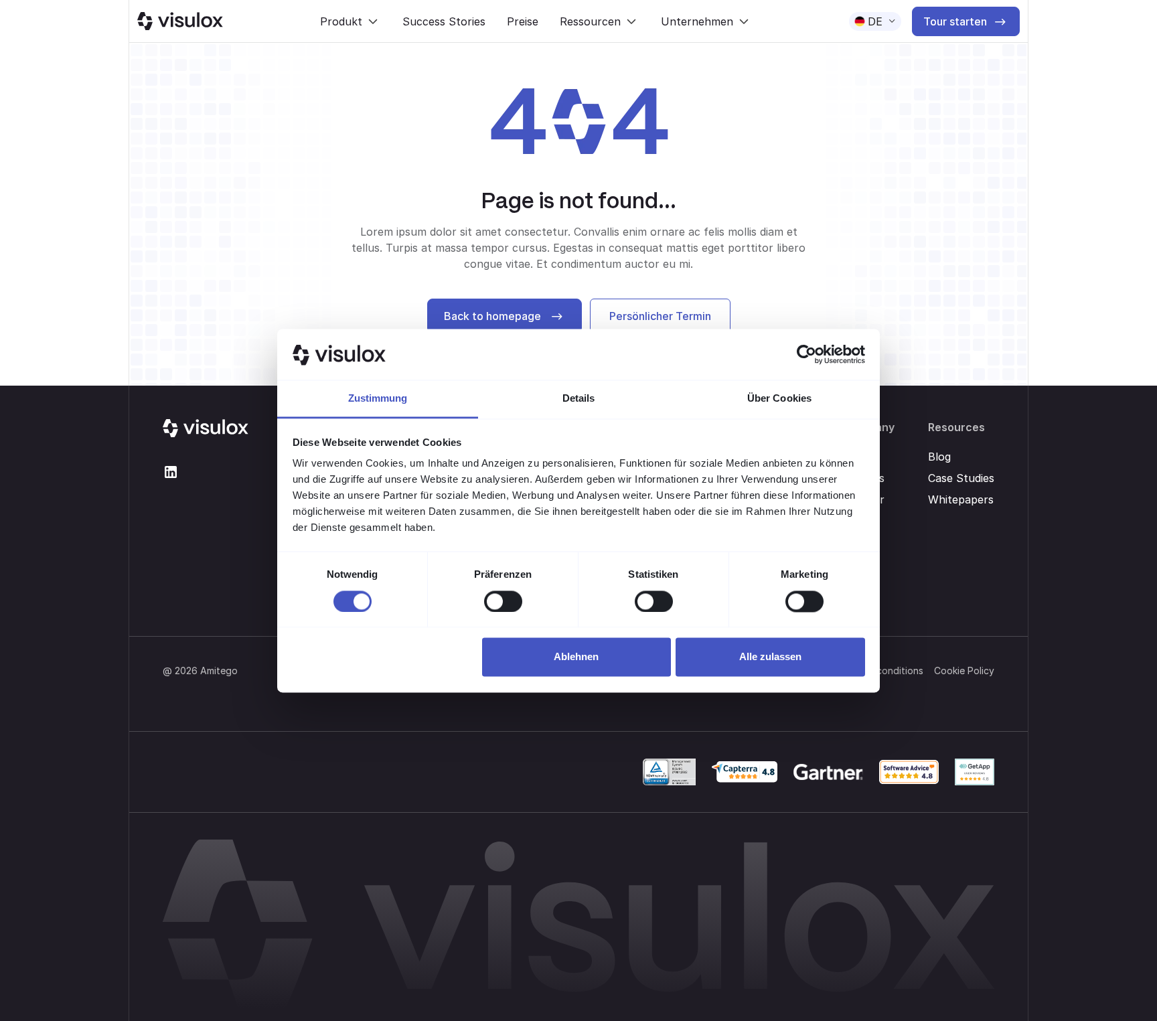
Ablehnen (576, 657)
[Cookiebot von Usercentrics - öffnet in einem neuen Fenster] (806, 354)
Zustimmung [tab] (378, 398)
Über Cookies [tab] (779, 398)
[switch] (503, 601)
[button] (350, 21)
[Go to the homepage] (205, 428)
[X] (171, 472)
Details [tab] (578, 398)
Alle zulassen (770, 657)
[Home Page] (180, 21)
